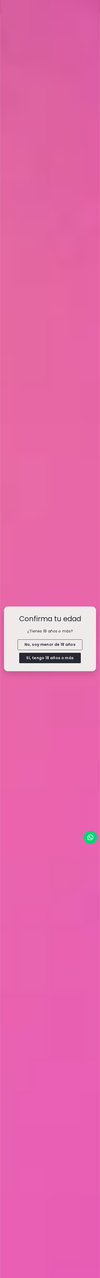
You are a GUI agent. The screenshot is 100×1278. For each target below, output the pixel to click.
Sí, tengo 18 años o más (50, 658)
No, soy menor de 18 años (50, 644)
